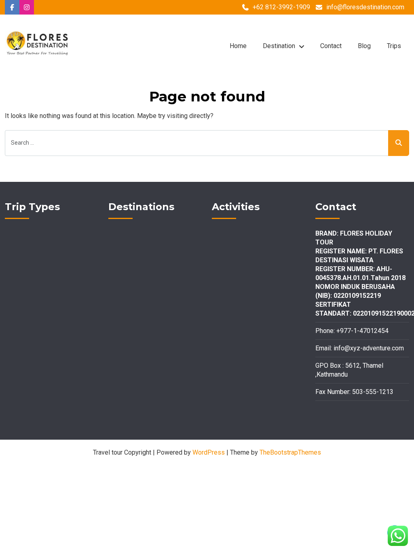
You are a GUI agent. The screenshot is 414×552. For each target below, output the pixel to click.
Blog (364, 46)
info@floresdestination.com (365, 7)
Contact (331, 46)
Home (238, 46)
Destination (279, 46)
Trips (394, 46)
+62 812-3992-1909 (281, 7)
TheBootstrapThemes (290, 452)
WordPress (208, 452)
